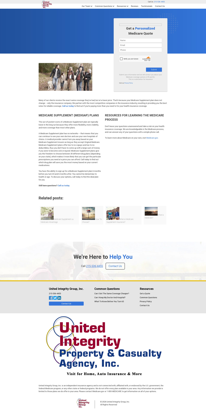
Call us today (68, 106)
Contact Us (160, 6)
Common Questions (103, 6)
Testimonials (146, 6)
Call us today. (64, 185)
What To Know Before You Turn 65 (109, 301)
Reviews (134, 6)
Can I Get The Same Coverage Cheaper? (111, 293)
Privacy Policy (128, 83)
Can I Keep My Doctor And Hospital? (109, 297)
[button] (46, 4)
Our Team (86, 6)
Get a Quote (145, 293)
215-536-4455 (159, 2)
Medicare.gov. (152, 138)
